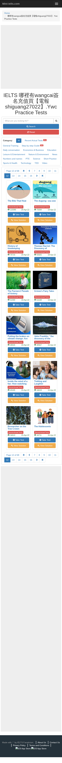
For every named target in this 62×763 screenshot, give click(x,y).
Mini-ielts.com (11, 3)
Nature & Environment (39, 154)
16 (31, 176)
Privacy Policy (19, 745)
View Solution (19, 220)
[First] (24, 170)
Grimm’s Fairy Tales (44, 291)
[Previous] (29, 170)
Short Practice (50, 159)
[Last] (42, 175)
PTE (28, 159)
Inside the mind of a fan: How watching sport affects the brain (17, 385)
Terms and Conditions (39, 745)
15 (25, 176)
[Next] (37, 175)
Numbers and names (12, 159)
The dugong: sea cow (45, 201)
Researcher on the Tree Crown (17, 427)
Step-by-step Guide (31, 146)
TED (37, 163)
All (19, 141)
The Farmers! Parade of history (18, 292)
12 (7, 176)
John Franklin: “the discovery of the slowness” (44, 338)
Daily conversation (11, 150)
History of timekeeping (14, 247)
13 (13, 176)
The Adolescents (42, 426)
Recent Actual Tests (34, 140)
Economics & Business (33, 150)
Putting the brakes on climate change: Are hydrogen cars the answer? (18, 340)
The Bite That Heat (17, 201)
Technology (26, 163)
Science (36, 159)
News (54, 154)
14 (19, 176)
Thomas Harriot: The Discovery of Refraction (44, 248)
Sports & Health (10, 163)
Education (51, 150)
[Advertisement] (31, 57)
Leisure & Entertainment (14, 154)
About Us (42, 742)
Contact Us (55, 742)
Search (31, 126)
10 (49, 171)
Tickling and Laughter (40, 382)
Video (44, 163)
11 (55, 171)
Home (7, 13)
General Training (10, 146)
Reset (32, 132)
